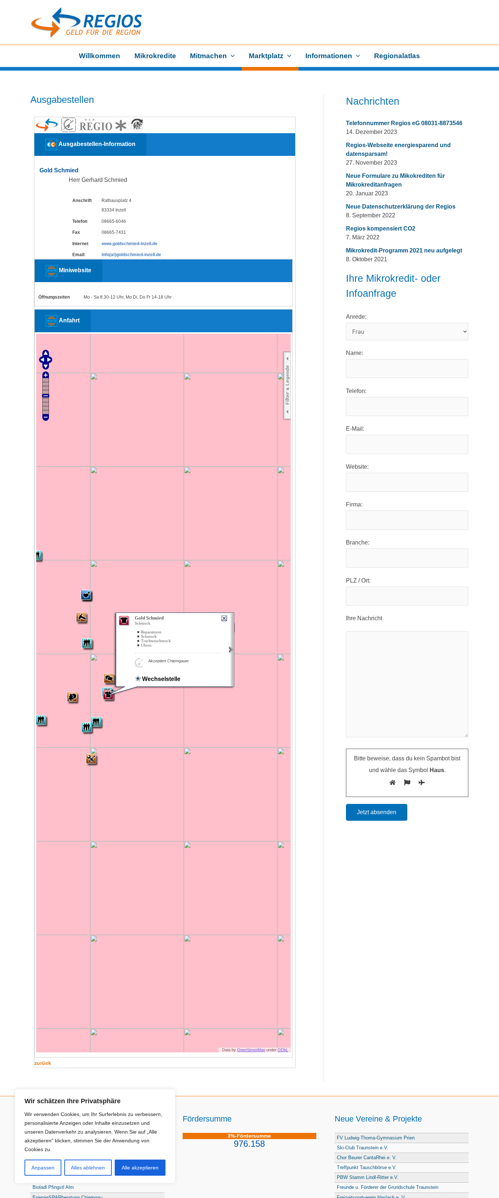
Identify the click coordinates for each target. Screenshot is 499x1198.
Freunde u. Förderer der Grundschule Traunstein (387, 1187)
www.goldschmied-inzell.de (129, 243)
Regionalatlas (397, 56)
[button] (231, 56)
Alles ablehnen (88, 1168)
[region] (95, 1136)
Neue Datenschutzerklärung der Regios (401, 206)
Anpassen (42, 1168)
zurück (42, 1063)
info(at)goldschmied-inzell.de (131, 254)
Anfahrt (68, 320)
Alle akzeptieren (140, 1168)
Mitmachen (208, 56)
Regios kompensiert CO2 (380, 228)
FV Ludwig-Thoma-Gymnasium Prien (376, 1138)
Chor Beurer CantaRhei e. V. (367, 1157)
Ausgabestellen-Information (96, 144)
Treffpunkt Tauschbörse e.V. (367, 1167)
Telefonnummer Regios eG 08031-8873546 (404, 123)
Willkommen (99, 56)
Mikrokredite (155, 56)
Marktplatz (266, 56)
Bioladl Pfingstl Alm (53, 1187)
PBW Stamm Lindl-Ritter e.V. (368, 1177)
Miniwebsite (74, 270)
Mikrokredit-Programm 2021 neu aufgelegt (404, 250)
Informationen (328, 56)
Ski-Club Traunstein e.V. (362, 1147)
